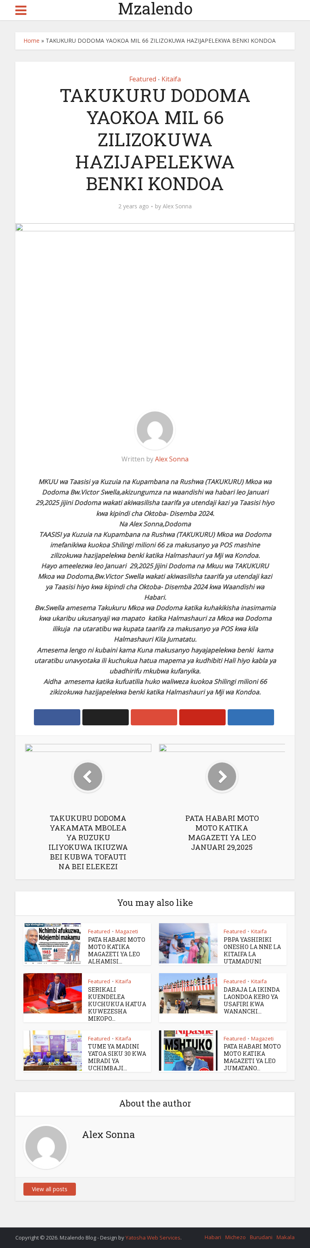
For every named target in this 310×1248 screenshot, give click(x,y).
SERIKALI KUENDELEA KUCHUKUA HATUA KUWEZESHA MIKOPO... (117, 1004)
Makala (285, 1237)
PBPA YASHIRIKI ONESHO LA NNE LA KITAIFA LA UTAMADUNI (252, 950)
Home (31, 40)
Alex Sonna (177, 206)
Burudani (261, 1237)
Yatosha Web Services (153, 1237)
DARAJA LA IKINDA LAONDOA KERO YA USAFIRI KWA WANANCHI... (252, 1000)
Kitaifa (171, 79)
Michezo (235, 1237)
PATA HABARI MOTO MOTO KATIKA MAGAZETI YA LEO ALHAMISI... (116, 950)
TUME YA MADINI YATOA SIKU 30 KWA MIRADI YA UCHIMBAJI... (117, 1057)
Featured (142, 79)
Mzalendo (155, 8)
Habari (213, 1237)
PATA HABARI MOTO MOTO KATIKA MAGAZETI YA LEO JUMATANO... (252, 1057)
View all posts (49, 1189)
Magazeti (126, 931)
